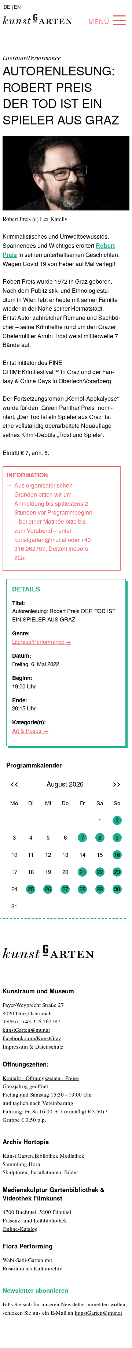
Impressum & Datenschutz (33, 1046)
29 (100, 889)
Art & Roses (26, 730)
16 (117, 854)
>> (117, 783)
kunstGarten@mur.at (26, 1029)
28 (82, 889)
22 (100, 871)
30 (117, 889)
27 (65, 889)
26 (48, 889)
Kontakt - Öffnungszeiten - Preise (41, 1078)
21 (82, 871)
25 (31, 889)
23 (117, 871)
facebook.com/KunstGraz (32, 1038)
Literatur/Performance (38, 641)
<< (14, 783)
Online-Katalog (20, 1228)
